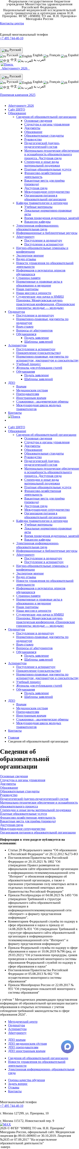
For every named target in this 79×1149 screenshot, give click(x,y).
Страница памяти (28, 278)
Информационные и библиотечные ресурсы (46, 233)
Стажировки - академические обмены (42, 401)
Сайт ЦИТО (16, 109)
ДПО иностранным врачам (26, 1051)
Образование (17, 113)
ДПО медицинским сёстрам (27, 1043)
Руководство (33, 139)
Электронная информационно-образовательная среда (37, 227)
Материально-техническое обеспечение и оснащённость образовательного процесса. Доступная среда (51, 154)
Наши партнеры (27, 289)
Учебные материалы (38, 207)
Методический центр (22, 1021)
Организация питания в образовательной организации (45, 197)
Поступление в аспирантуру (44, 244)
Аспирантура (17, 345)
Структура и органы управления (46, 124)
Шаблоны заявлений (38, 341)
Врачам (21, 386)
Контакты (15, 412)
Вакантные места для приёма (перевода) (28, 821)
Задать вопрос (18, 1083)
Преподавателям (27, 394)
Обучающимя (25, 371)
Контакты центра (12, 23)
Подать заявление (36, 337)
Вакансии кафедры (37, 221)
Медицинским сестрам (32, 390)
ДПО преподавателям (23, 1047)
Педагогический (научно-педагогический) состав (42, 144)
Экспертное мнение (30, 255)
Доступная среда (35, 188)
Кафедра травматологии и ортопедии (42, 203)
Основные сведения (38, 120)
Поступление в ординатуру (43, 240)
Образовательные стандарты (44, 135)
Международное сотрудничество (47, 191)
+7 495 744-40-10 (11, 38)
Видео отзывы (26, 259)
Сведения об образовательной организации (46, 117)
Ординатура (16, 311)
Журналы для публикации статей (39, 367)
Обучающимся (26, 334)
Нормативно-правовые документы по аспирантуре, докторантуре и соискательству (47, 358)
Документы (32, 128)
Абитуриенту (25, 236)
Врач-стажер (24, 326)
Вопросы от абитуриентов (34, 330)
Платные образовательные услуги (47, 169)
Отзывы (13, 1087)
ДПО (11, 382)
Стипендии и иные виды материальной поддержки (42, 163)
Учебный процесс (28, 364)
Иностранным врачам (31, 398)
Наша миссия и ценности (33, 293)
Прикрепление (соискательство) (38, 353)
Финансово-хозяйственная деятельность (28, 817)
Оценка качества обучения (26, 1080)
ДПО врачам (17, 1039)
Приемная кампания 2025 (17, 95)
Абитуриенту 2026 (15, 68)
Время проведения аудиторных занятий (51, 218)
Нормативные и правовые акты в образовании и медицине (39, 283)
